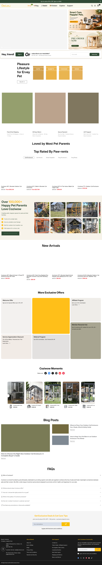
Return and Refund (56, 557)
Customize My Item (56, 550)
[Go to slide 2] (9, 47)
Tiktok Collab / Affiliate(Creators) (59, 545)
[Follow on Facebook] (78, 558)
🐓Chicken (53, 6)
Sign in (20, 54)
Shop (30, 6)
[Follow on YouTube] (89, 558)
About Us (29, 542)
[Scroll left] (36, 209)
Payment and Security (32, 554)
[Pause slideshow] (2, 47)
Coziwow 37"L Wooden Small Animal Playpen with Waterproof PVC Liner (62, 275)
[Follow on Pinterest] (86, 558)
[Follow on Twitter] (81, 558)
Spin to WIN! (57, 1)
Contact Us (54, 542)
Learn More (6, 343)
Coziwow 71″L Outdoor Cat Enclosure (88, 186)
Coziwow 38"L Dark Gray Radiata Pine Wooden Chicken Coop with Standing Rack (37, 276)
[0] (98, 6)
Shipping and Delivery (57, 554)
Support (70, 6)
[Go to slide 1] (5, 47)
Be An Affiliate (30, 545)
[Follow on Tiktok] (91, 558)
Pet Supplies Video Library (58, 547)
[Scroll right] (98, 209)
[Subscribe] (66, 524)
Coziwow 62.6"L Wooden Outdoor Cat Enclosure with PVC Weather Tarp (88, 275)
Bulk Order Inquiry (56, 552)
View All (21, 81)
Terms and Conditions (32, 552)
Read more (3, 458)
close (1, 1)
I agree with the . (52, 528)
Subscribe (94, 54)
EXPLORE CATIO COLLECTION (10, 233)
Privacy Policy (30, 550)
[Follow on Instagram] (83, 558)
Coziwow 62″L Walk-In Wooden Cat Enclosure (37, 187)
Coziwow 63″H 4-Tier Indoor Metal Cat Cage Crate (63, 187)
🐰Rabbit (44, 6)
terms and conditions (56, 528)
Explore (62, 6)
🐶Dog (36, 6)
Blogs (28, 547)
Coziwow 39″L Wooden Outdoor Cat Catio (11, 187)
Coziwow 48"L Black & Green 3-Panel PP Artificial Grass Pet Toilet (12, 275)
